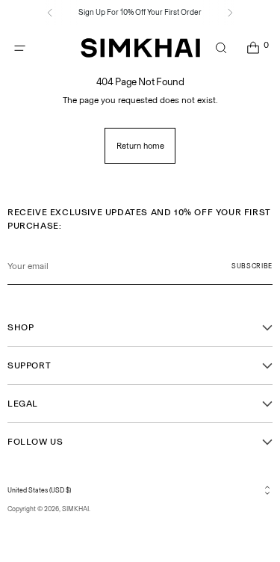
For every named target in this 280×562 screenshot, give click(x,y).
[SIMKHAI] (140, 48)
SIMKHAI (75, 509)
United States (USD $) (39, 490)
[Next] (230, 12)
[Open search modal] (220, 48)
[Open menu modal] (19, 48)
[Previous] (50, 12)
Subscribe (252, 266)
